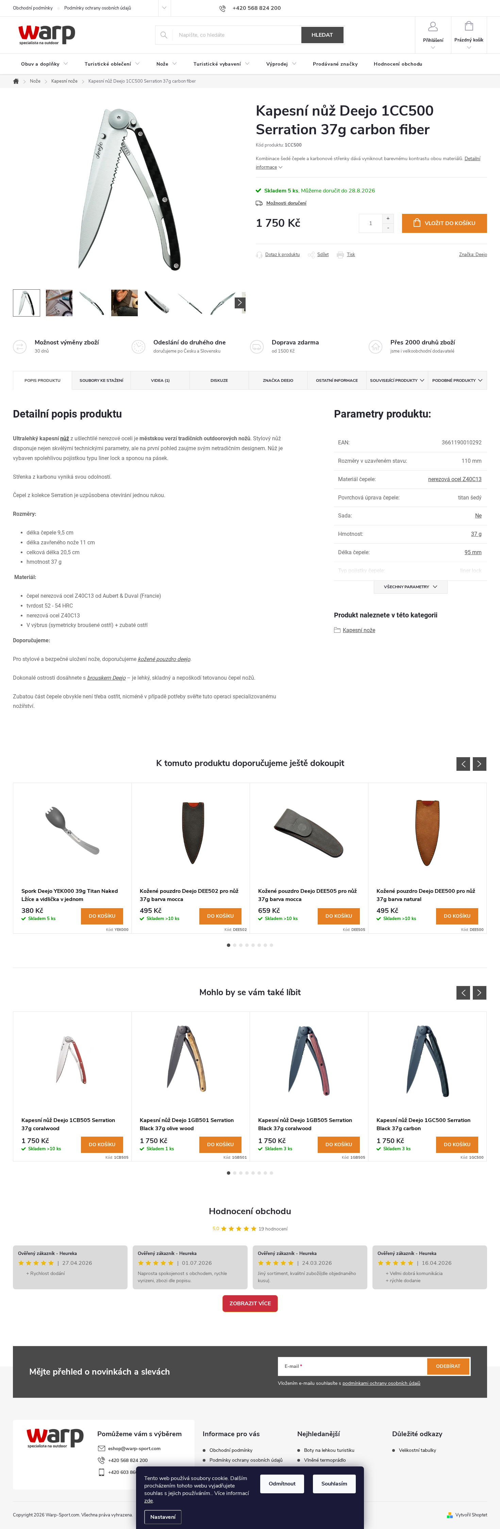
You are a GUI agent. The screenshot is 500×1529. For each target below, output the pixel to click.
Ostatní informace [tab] (337, 380)
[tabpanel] (72, 858)
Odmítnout (282, 1484)
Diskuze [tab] (219, 380)
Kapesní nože (359, 630)
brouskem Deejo (106, 678)
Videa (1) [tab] (160, 380)
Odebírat (448, 1366)
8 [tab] (271, 945)
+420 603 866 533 (128, 1472)
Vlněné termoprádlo (325, 1460)
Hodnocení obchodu (250, 1211)
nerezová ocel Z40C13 (455, 479)
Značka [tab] (278, 380)
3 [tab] (241, 945)
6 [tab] (259, 945)
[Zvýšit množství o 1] (388, 218)
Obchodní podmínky (33, 8)
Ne (478, 515)
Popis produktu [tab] (42, 380)
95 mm (473, 552)
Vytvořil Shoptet (471, 1515)
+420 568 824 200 (128, 1460)
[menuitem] (45, 64)
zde (148, 1501)
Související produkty (393, 380)
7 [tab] (265, 945)
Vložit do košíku (450, 223)
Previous (463, 764)
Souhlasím (334, 1484)
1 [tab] (228, 945)
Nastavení (163, 1517)
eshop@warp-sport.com (134, 1448)
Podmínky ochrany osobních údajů (97, 8)
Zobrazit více (250, 1303)
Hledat (322, 35)
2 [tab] (234, 945)
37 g (476, 534)
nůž (64, 438)
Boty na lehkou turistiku (329, 1450)
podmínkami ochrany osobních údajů (381, 1383)
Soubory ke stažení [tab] (101, 380)
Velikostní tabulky (417, 1450)
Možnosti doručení (286, 203)
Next (479, 764)
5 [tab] (253, 945)
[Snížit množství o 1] (388, 228)
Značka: (473, 255)
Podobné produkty (454, 380)
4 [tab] (247, 945)
